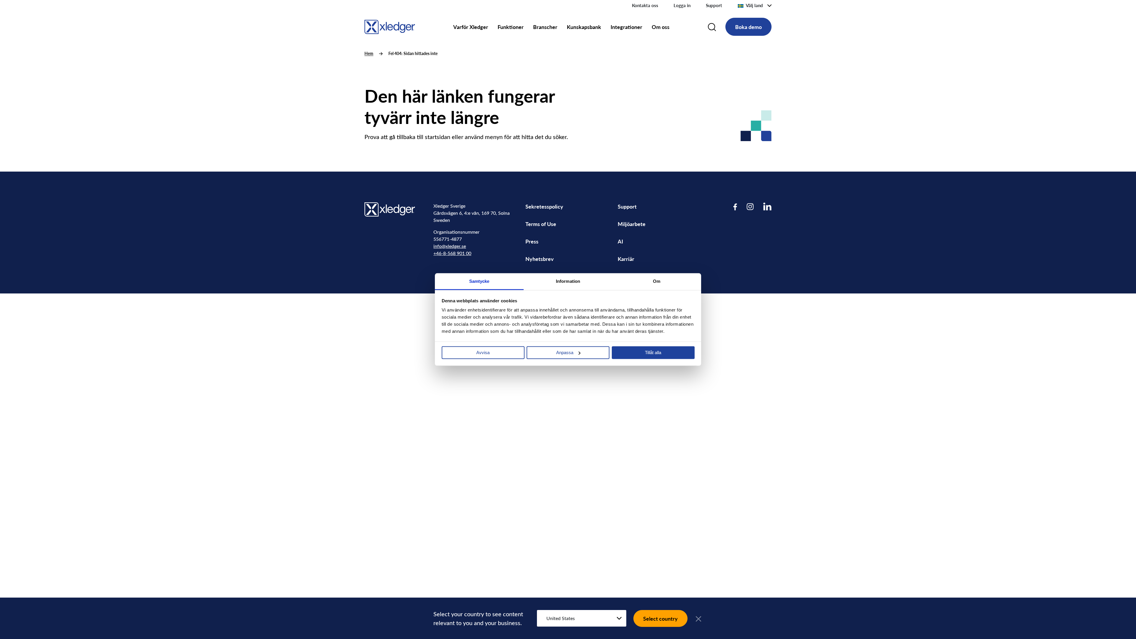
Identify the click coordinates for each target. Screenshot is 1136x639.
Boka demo (748, 26)
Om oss (660, 26)
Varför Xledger (470, 26)
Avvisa (483, 352)
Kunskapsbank (584, 26)
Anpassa (564, 352)
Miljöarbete (632, 223)
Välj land (754, 5)
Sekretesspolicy (544, 206)
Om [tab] (656, 281)
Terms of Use (540, 223)
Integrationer (626, 26)
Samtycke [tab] (479, 281)
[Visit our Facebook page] (735, 206)
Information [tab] (568, 281)
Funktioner (511, 26)
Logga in (682, 5)
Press (531, 241)
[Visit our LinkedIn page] (767, 206)
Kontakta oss (645, 5)
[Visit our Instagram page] (750, 206)
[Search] (712, 26)
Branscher (545, 26)
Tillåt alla (653, 352)
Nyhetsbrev (539, 258)
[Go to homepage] (389, 26)
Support (714, 5)
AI (620, 241)
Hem (368, 53)
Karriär (626, 258)
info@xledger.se (449, 246)
